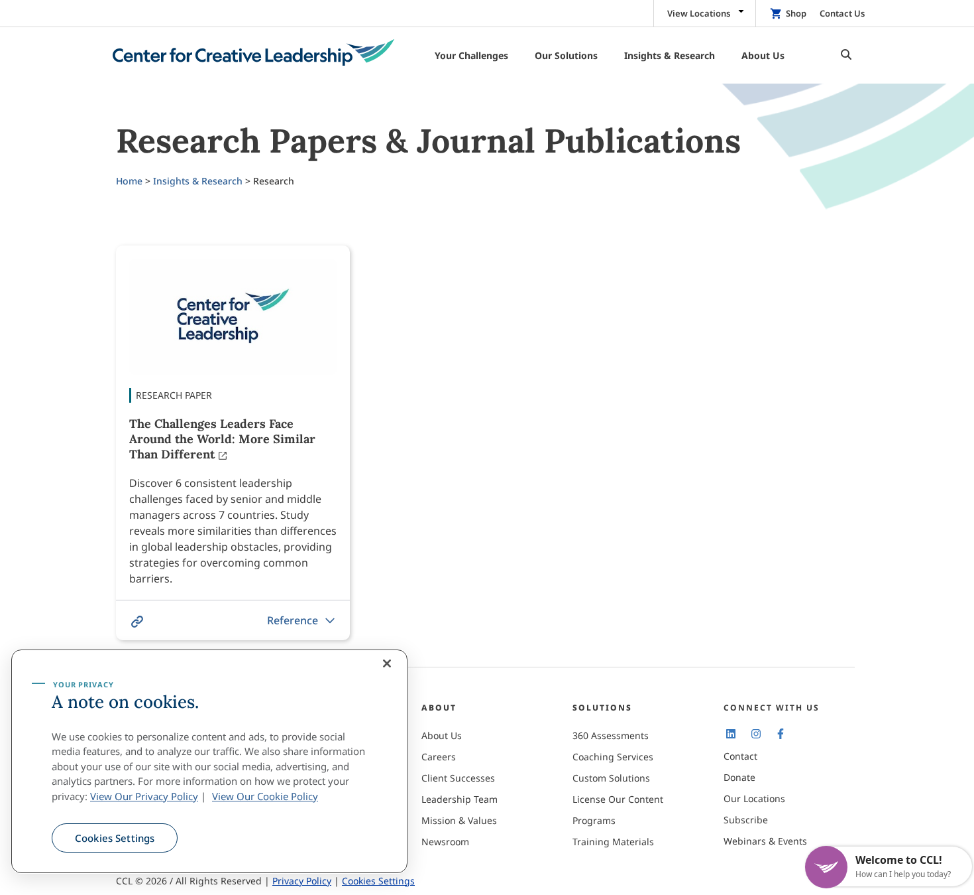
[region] (209, 761)
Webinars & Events (765, 841)
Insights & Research (198, 180)
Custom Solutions (611, 778)
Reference (292, 620)
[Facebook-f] (780, 733)
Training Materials (613, 841)
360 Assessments (610, 735)
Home (129, 180)
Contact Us (842, 13)
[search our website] (842, 55)
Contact (740, 756)
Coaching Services (612, 756)
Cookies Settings (114, 838)
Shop (796, 13)
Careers (438, 756)
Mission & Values (459, 820)
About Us (441, 735)
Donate (739, 777)
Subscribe (746, 819)
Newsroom (445, 841)
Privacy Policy (301, 880)
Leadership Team (459, 799)
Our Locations (754, 798)
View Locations (698, 13)
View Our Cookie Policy (265, 796)
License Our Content (617, 799)
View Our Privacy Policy (144, 796)
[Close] (387, 663)
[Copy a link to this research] (137, 622)
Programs (594, 820)
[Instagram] (755, 733)
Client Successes (458, 778)
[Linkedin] (731, 733)
